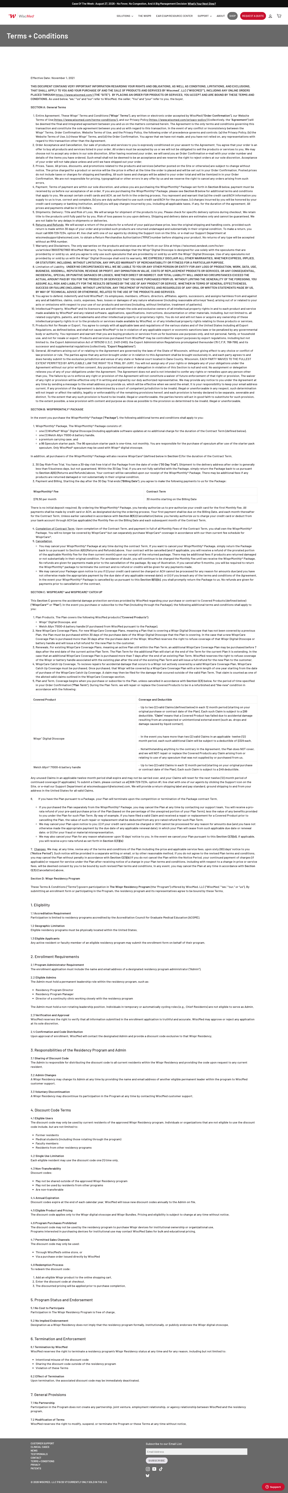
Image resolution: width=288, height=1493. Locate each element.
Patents (36, 1468)
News (34, 1450)
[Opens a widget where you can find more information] (273, 1487)
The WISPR (144, 15)
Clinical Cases (40, 1446)
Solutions (124, 15)
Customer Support (42, 1443)
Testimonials (39, 1454)
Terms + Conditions (42, 1461)
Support (203, 15)
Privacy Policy (139, 119)
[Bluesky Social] (147, 1475)
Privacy (35, 1464)
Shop (232, 15)
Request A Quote (253, 15)
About (221, 15)
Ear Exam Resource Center (174, 15)
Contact (36, 1457)
